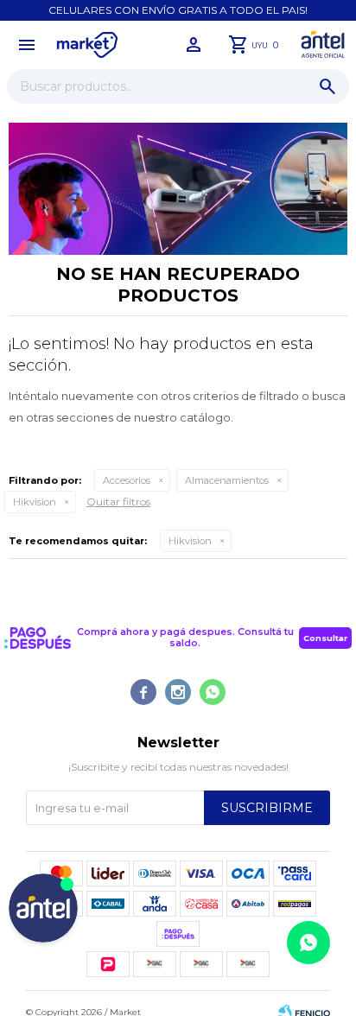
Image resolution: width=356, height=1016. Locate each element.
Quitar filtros (118, 501)
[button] (327, 86)
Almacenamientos (227, 480)
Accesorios (126, 480)
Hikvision (34, 502)
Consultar (325, 638)
